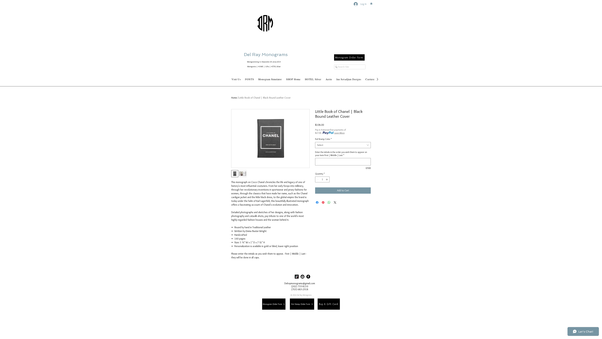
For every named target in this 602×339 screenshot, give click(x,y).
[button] (371, 3)
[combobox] (343, 145)
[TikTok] (297, 277)
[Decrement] (317, 179)
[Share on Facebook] (317, 202)
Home (234, 97)
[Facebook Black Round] (308, 277)
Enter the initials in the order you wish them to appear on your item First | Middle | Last (341, 154)
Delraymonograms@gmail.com (299, 283)
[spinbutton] (322, 179)
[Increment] (327, 179)
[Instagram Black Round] (302, 277)
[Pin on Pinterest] (323, 202)
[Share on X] (335, 202)
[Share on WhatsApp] (329, 202)
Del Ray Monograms (276, 54)
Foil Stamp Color (323, 139)
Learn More (339, 133)
